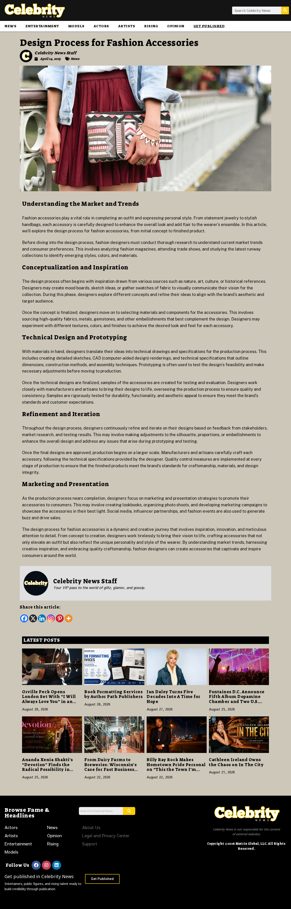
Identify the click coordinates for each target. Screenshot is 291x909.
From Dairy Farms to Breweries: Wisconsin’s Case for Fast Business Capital (110, 767)
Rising (151, 26)
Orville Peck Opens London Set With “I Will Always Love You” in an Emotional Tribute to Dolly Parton (49, 701)
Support (89, 844)
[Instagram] (51, 618)
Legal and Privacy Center (105, 835)
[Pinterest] (60, 618)
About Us (91, 827)
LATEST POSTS (41, 640)
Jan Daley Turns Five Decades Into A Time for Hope (174, 696)
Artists (126, 26)
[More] (69, 618)
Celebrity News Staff (55, 53)
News (10, 26)
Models (76, 26)
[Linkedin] (42, 618)
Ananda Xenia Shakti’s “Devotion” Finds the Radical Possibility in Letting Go (47, 767)
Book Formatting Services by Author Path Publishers (113, 694)
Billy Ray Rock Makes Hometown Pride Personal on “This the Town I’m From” (176, 767)
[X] (33, 618)
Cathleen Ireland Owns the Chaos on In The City (236, 762)
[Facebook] (24, 618)
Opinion (175, 26)
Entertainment (42, 26)
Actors (101, 26)
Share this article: (40, 607)
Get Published (209, 26)
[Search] (285, 10)
